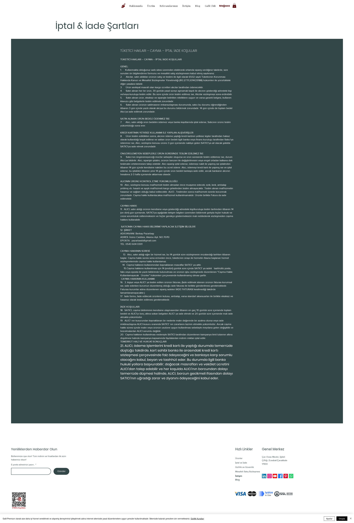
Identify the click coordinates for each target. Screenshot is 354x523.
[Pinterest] (285, 476)
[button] (234, 5)
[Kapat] (350, 518)
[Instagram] (269, 476)
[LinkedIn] (264, 476)
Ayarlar (329, 518)
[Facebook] (280, 476)
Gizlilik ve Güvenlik (244, 467)
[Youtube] (275, 476)
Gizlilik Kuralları (197, 518)
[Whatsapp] (291, 476)
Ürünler (238, 458)
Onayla (342, 518)
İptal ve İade (241, 463)
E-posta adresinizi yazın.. (23, 465)
